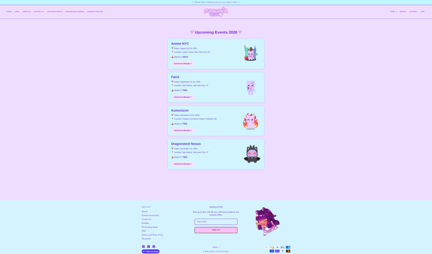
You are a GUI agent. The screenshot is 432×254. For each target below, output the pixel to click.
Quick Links (146, 207)
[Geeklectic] (216, 12)
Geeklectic (212, 251)
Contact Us (146, 219)
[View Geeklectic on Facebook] (153, 246)
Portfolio (145, 223)
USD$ (392, 12)
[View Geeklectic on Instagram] (143, 246)
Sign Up (216, 230)
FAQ (144, 231)
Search (145, 212)
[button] (38, 12)
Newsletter (146, 239)
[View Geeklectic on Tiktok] (148, 246)
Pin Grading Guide (150, 227)
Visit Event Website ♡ (183, 64)
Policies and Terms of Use (152, 235)
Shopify (226, 251)
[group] (216, 2)
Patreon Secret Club (150, 215)
